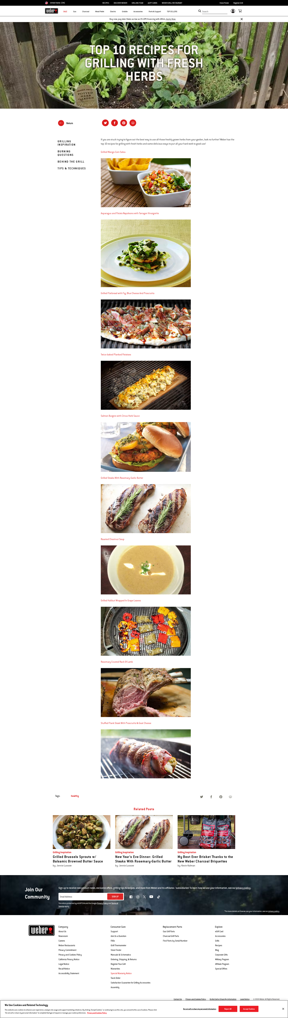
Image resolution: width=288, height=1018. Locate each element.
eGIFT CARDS (152, 3)
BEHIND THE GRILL (71, 161)
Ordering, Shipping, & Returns (124, 959)
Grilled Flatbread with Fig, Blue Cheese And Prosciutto (127, 293)
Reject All (227, 1009)
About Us (62, 931)
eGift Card (219, 931)
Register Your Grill (118, 964)
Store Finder (224, 3)
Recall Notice (64, 968)
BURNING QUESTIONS (66, 153)
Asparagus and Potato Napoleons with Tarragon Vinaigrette (130, 213)
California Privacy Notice (68, 959)
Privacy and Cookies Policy (70, 954)
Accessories (220, 936)
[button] (78, 11)
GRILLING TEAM (137, 3)
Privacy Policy (102, 903)
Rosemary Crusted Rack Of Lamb (117, 661)
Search (205, 11)
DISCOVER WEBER (120, 3)
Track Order (115, 978)
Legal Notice (63, 964)
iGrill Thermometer (118, 945)
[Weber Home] (51, 11)
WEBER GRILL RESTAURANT (172, 3)
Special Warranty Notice (121, 973)
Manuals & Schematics (121, 954)
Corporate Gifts (221, 954)
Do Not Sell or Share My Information (223, 999)
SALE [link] (65, 11)
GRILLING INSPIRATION (67, 143)
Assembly (115, 987)
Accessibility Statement (68, 973)
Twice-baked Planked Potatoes (116, 354)
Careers (61, 940)
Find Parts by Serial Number (175, 940)
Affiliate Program (222, 964)
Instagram (138, 897)
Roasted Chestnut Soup (112, 539)
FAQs (113, 940)
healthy (75, 796)
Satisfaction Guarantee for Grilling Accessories (130, 982)
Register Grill (238, 3)
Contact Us (178, 999)
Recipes (218, 945)
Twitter (144, 896)
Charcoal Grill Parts (171, 936)
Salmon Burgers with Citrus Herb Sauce (120, 415)
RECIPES (105, 3)
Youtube (151, 896)
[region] (144, 1009)
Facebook (131, 897)
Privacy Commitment (67, 950)
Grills (217, 940)
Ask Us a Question (118, 936)
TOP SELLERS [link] (172, 11)
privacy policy (273, 911)
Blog (217, 950)
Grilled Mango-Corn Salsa (113, 152)
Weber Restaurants (66, 945)
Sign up (115, 896)
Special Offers (221, 968)
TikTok (158, 897)
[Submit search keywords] (199, 11)
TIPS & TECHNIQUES (72, 168)
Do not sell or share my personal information (199, 1009)
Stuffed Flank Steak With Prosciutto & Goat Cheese (126, 723)
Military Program (222, 959)
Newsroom (63, 936)
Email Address (66, 896)
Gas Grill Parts (169, 931)
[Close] (241, 19)
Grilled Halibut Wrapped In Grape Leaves (121, 600)
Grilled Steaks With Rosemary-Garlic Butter (122, 477)
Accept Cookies (249, 1009)
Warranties (115, 968)
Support (114, 931)
